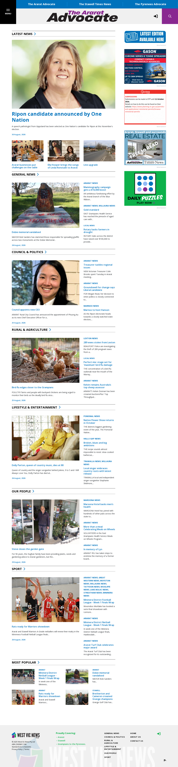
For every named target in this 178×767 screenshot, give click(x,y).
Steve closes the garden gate (28, 548)
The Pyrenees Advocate (150, 4)
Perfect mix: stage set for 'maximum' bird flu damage (98, 363)
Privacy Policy (17, 749)
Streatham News (93, 592)
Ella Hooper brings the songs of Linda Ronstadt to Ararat (63, 166)
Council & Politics (27, 252)
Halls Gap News (92, 438)
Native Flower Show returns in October (99, 421)
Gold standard (91, 209)
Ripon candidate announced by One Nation (57, 116)
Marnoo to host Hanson (96, 309)
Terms (26, 749)
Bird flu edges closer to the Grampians (32, 387)
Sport (17, 569)
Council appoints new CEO (26, 309)
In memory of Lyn (93, 549)
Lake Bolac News (99, 589)
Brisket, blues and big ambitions (95, 444)
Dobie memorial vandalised (26, 232)
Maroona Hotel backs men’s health (98, 505)
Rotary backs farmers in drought (96, 231)
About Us (135, 737)
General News (23, 174)
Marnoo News (91, 306)
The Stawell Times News (95, 4)
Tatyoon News (92, 586)
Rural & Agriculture (30, 329)
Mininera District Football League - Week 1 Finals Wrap (99, 601)
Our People (21, 491)
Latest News (22, 34)
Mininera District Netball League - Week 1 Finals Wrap (99, 624)
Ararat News (91, 183)
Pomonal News (92, 416)
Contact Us (136, 741)
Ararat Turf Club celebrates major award (99, 646)
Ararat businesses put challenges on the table (24, 166)
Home (133, 733)
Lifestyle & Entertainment (34, 407)
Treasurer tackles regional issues (98, 266)
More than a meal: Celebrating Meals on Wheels (99, 528)
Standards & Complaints (21, 747)
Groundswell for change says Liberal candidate (99, 289)
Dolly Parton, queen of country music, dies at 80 (38, 465)
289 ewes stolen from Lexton (99, 342)
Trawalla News (92, 461)
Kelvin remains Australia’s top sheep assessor (97, 386)
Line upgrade (91, 164)
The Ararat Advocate (41, 4)
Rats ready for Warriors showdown (31, 626)
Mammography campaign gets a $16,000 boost (97, 188)
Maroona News (92, 500)
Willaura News (107, 205)
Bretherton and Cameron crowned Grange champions (102, 696)
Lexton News (91, 338)
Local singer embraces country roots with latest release (97, 471)
